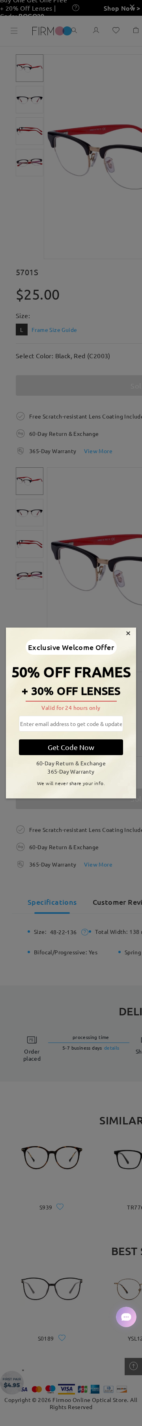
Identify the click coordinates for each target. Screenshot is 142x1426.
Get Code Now (71, 747)
